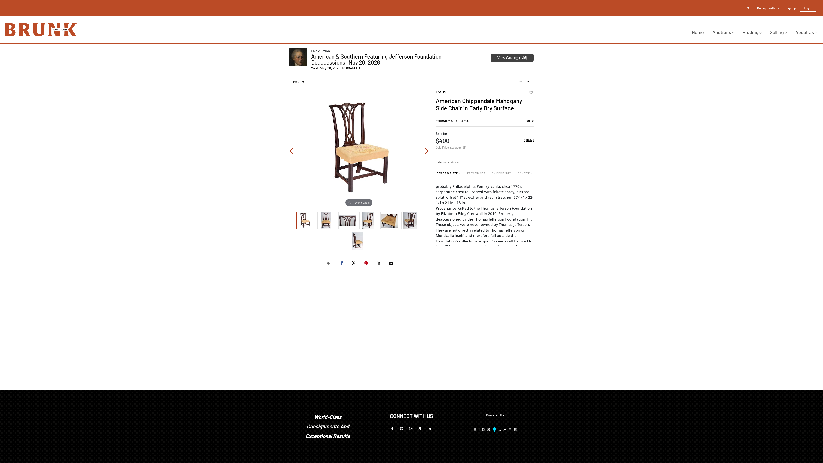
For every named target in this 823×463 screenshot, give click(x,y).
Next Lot (524, 81)
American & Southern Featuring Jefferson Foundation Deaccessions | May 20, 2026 (376, 59)
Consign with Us (768, 8)
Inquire (529, 120)
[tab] (448, 175)
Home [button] (698, 32)
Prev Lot (298, 82)
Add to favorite (531, 92)
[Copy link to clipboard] (328, 263)
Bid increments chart (449, 162)
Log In (808, 8)
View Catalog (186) (512, 57)
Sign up (791, 8)
